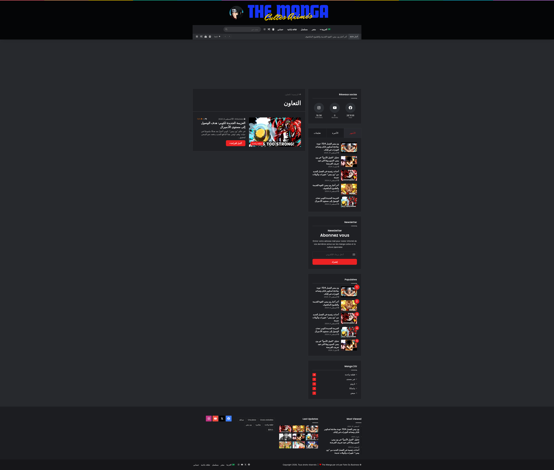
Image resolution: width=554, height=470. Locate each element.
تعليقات (317, 133)
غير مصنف (350, 379)
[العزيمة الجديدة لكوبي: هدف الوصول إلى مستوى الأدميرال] (349, 202)
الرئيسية (295, 94)
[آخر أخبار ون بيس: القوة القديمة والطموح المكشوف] (349, 189)
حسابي (280, 29)
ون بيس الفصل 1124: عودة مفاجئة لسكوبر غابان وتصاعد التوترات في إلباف (327, 146)
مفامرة (258, 425)
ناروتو (352, 384)
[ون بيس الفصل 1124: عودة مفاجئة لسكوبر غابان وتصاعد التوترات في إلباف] (349, 147)
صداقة (241, 420)
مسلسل (304, 29)
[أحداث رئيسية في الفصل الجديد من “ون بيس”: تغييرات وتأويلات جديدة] (349, 175)
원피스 (270, 429)
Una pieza (252, 420)
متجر (314, 29)
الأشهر (353, 133)
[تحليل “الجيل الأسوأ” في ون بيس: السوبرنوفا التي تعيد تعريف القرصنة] (349, 161)
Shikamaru (239, 119)
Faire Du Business (351, 465)
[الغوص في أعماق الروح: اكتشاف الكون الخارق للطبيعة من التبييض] (312, 444)
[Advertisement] (277, 64)
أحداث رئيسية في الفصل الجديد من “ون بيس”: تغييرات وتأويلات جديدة (319, 36)
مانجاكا (352, 388)
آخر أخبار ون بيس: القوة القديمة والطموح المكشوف (326, 187)
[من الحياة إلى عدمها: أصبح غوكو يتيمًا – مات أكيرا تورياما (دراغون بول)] (285, 437)
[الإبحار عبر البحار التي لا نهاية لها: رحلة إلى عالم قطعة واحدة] (285, 444)
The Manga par (329, 465)
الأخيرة (335, 133)
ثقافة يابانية (292, 29)
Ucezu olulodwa (266, 420)
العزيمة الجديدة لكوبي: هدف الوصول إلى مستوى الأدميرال (223, 125)
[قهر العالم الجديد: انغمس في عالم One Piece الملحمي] (299, 444)
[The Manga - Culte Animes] (277, 13)
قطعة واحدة (350, 374)
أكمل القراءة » (236, 143)
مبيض (352, 393)
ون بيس (249, 425)
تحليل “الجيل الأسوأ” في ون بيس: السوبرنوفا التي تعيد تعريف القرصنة (327, 160)
